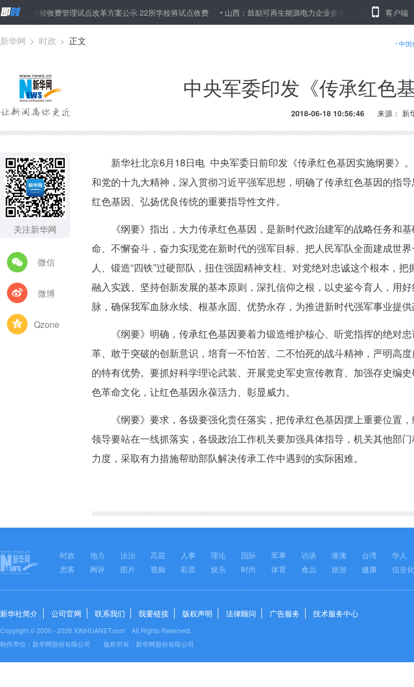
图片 (127, 569)
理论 (218, 555)
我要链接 (154, 613)
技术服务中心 (335, 613)
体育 (278, 569)
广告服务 (285, 613)
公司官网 (66, 613)
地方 (97, 555)
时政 (47, 40)
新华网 (13, 40)
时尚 (248, 569)
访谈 (308, 555)
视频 (157, 569)
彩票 (188, 569)
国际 (248, 555)
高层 (157, 555)
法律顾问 (241, 613)
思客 (67, 569)
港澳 (339, 555)
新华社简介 (19, 613)
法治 (127, 555)
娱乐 (218, 569)
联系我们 (110, 613)
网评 (97, 569)
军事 (278, 555)
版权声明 (197, 613)
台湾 (369, 555)
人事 (188, 555)
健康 (369, 569)
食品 (308, 569)
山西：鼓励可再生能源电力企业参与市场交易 (291, 12)
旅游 (339, 569)
